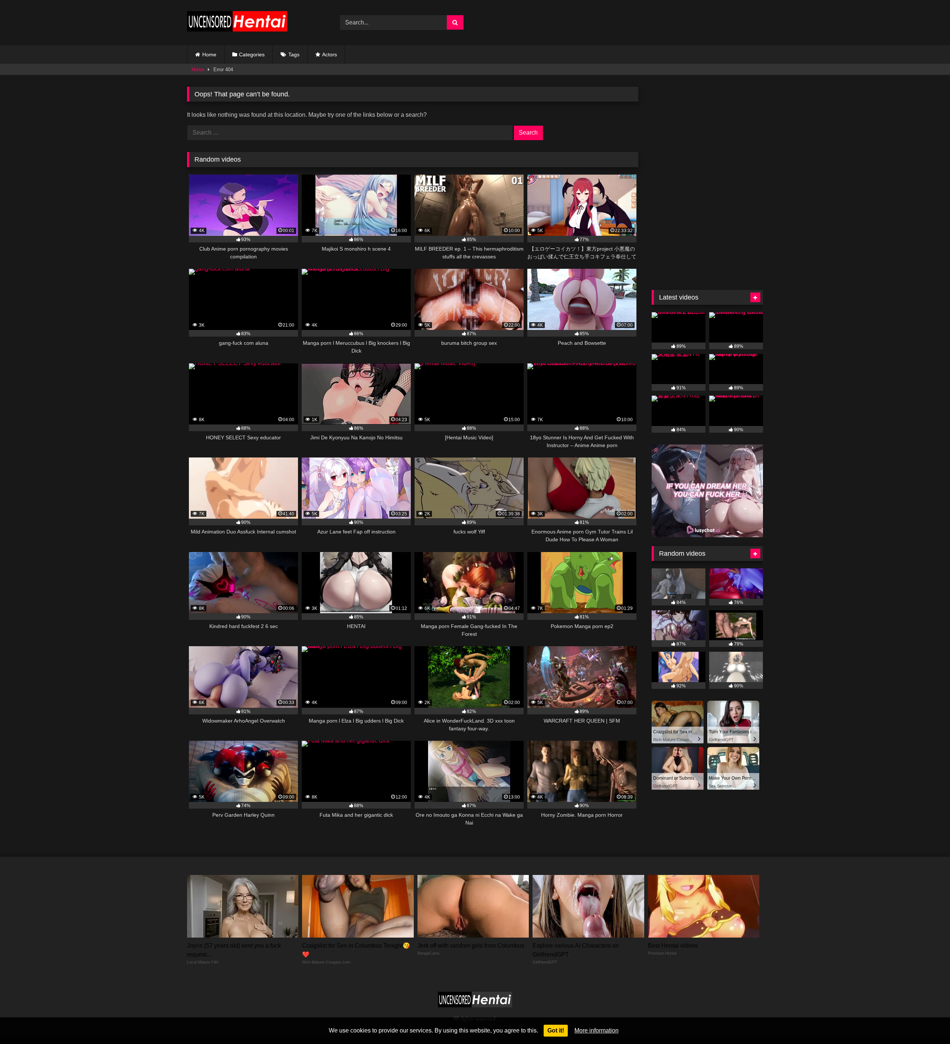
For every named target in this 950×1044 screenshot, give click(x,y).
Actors (329, 54)
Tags (293, 54)
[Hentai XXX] (237, 22)
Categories (252, 54)
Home (209, 54)
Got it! (555, 1030)
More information (596, 1030)
